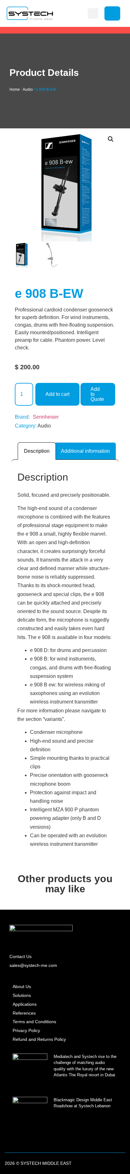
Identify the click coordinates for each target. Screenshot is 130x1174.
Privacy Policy (26, 1030)
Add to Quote (97, 394)
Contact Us (20, 956)
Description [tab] (37, 451)
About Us (22, 986)
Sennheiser (46, 417)
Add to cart (57, 394)
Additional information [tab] (85, 451)
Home (14, 89)
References (24, 1013)
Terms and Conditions (34, 1021)
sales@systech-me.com (33, 965)
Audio (28, 89)
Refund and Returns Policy (39, 1039)
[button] (93, 13)
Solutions (22, 995)
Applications (25, 1004)
